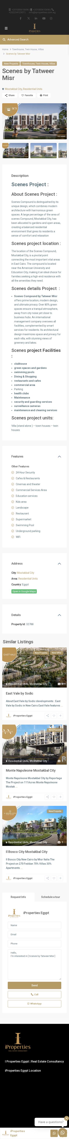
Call (36, 994)
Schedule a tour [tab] (50, 897)
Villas (41, 49)
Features (17, 456)
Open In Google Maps (24, 591)
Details (16, 615)
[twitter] (28, 18)
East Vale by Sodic (19, 693)
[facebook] (21, 18)
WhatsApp (36, 1003)
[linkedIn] (36, 18)
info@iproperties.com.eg (42, 12)
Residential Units (32, 89)
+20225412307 (16, 12)
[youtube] (43, 18)
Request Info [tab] (18, 897)
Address (17, 563)
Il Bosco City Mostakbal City (26, 852)
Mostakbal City (13, 89)
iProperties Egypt (22, 715)
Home (5, 49)
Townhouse (18, 49)
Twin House (31, 49)
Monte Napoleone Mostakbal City (31, 770)
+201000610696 (20, 9)
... (62, 705)
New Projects (11, 63)
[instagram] (51, 18)
